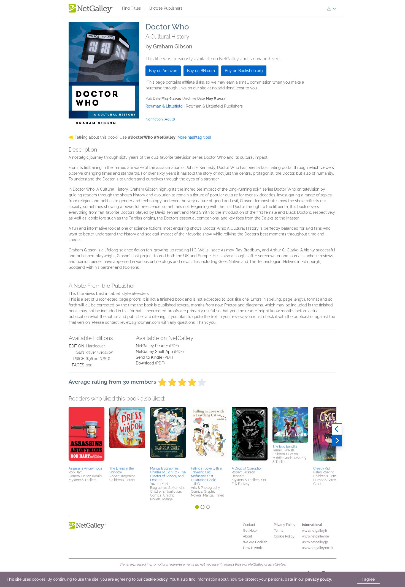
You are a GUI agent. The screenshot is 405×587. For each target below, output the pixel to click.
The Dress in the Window (121, 470)
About (247, 536)
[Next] (337, 440)
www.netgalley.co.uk (317, 548)
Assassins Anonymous (85, 468)
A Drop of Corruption (247, 468)
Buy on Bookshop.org (244, 70)
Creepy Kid (321, 468)
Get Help (249, 531)
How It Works (253, 548)
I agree (368, 579)
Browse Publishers (165, 8)
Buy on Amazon (163, 70)
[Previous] (337, 429)
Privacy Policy (284, 525)
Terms (278, 531)
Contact (249, 525)
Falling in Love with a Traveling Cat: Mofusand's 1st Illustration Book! (206, 474)
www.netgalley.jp (315, 542)
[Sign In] (332, 8)
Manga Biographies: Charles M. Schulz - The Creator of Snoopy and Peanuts (168, 474)
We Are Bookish (255, 542)
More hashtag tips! (194, 137)
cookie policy (156, 579)
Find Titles (131, 8)
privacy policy (318, 579)
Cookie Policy (284, 536)
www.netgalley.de (315, 536)
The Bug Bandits (284, 446)
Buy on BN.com (201, 70)
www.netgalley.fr (314, 531)
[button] (86, 436)
